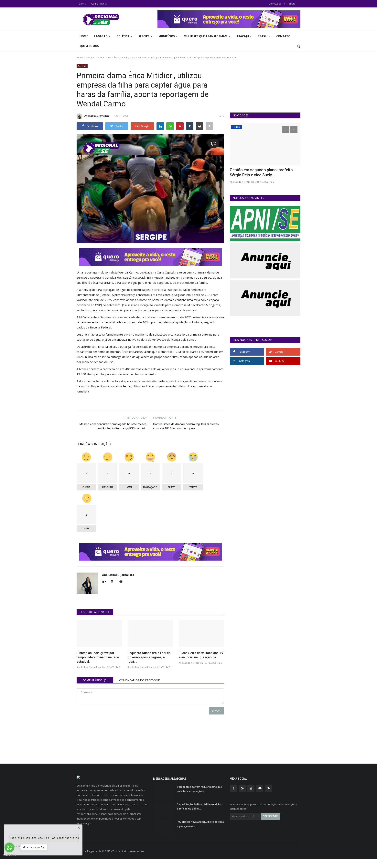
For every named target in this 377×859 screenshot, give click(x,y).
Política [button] (123, 36)
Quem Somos (89, 46)
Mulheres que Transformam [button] (206, 36)
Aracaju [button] (243, 36)
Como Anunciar (100, 3)
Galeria (83, 3)
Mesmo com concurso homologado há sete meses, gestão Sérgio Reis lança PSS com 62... (113, 426)
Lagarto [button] (101, 36)
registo (292, 3)
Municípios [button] (167, 36)
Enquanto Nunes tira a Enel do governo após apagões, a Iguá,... (149, 657)
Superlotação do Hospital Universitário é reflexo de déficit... (199, 806)
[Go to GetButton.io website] (9, 855)
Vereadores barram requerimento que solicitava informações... (199, 789)
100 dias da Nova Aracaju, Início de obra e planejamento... (200, 824)
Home (84, 36)
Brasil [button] (263, 36)
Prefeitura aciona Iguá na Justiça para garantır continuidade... (264, 172)
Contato (283, 36)
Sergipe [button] (144, 36)
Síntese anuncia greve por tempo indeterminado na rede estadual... (98, 657)
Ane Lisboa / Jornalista (96, 115)
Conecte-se (275, 3)
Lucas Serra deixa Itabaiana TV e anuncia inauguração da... (201, 655)
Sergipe (90, 57)
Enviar (216, 710)
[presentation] (285, 129)
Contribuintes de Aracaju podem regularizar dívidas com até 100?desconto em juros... (186, 426)
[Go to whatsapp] (9, 847)
